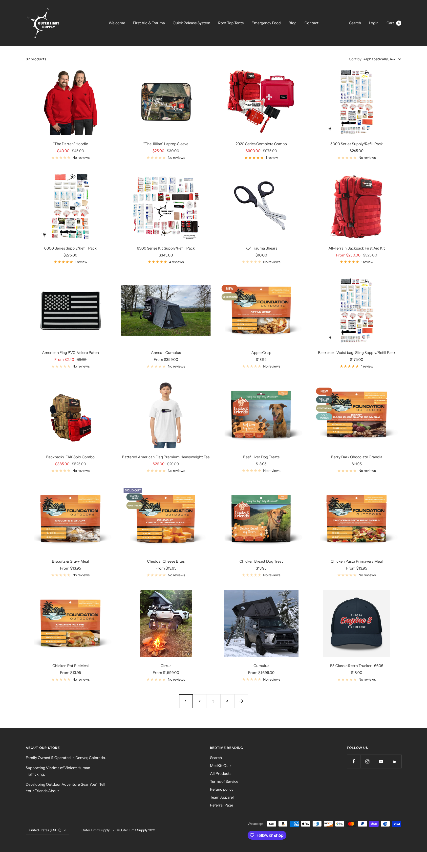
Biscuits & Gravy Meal (70, 561)
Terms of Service (224, 781)
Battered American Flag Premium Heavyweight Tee (166, 457)
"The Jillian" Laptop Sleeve (165, 143)
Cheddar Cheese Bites (166, 561)
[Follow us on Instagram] (367, 761)
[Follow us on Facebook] (354, 761)
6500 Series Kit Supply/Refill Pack (166, 248)
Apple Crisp (261, 352)
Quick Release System (191, 23)
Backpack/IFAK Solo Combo (70, 457)
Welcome (117, 23)
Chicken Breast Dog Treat (261, 561)
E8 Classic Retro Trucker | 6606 (356, 665)
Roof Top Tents (231, 23)
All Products (220, 773)
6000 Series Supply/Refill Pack (70, 248)
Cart (393, 23)
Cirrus (166, 665)
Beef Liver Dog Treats (261, 457)
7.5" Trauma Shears (261, 248)
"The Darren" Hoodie (70, 143)
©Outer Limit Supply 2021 (136, 830)
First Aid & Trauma (149, 23)
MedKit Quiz (220, 765)
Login (374, 23)
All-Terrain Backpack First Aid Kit (356, 248)
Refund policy (222, 789)
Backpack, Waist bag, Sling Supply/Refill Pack (356, 352)
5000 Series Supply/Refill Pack (356, 143)
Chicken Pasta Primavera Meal (357, 561)
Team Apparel (222, 797)
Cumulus (261, 665)
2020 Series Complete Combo (261, 143)
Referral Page (221, 805)
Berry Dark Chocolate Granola (356, 457)
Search (355, 23)
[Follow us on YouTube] (381, 761)
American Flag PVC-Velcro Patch (70, 352)
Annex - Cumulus (166, 352)
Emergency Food (266, 23)
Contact (311, 23)
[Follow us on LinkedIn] (394, 761)
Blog (293, 23)
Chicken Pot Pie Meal (70, 665)
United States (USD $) (45, 830)
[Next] (241, 701)
